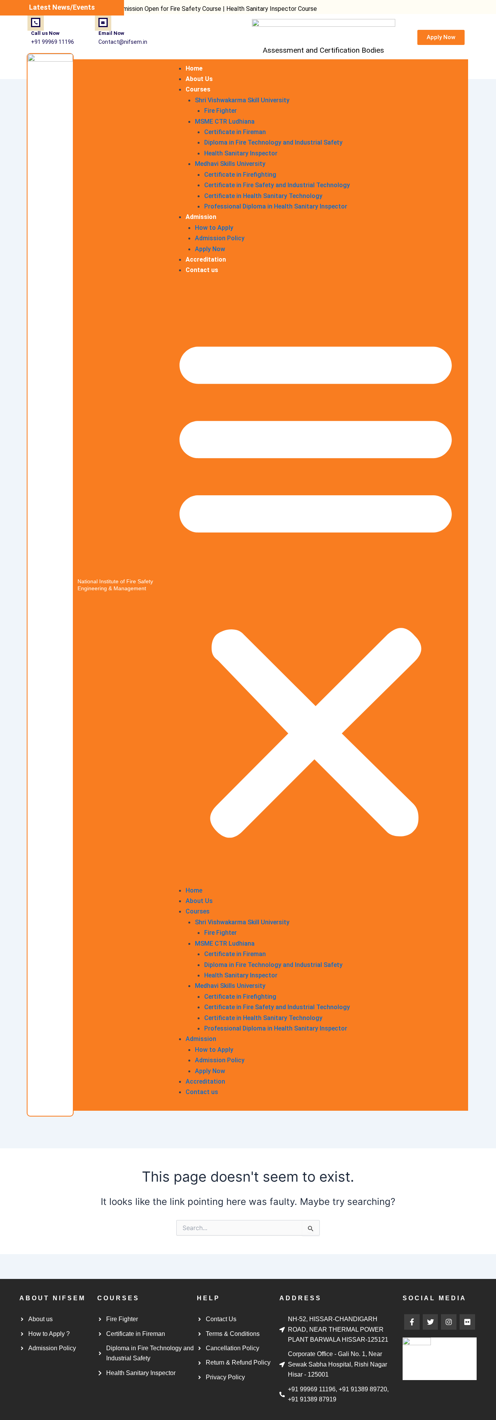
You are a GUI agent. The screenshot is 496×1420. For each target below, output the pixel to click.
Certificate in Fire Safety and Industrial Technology (277, 185)
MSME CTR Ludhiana (225, 121)
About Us (199, 79)
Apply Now (210, 249)
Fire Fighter (220, 110)
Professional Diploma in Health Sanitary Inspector (275, 206)
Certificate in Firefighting (240, 174)
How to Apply (214, 227)
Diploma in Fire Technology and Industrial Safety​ (273, 142)
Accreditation (206, 259)
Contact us (202, 270)
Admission (201, 217)
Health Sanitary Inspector (240, 153)
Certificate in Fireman (235, 132)
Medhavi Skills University (230, 163)
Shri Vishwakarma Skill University (242, 100)
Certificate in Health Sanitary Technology (263, 196)
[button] (315, 585)
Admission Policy (220, 238)
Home (194, 68)
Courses (198, 89)
